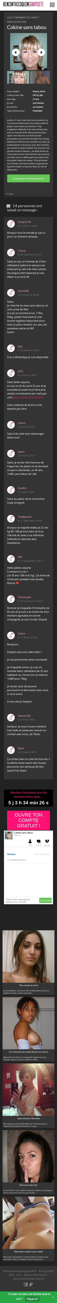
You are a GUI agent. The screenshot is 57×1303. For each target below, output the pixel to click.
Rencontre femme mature (28, 1278)
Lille (10, 17)
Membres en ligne (26, 17)
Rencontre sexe (16, 21)
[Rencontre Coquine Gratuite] (24, 4)
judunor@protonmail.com (28, 397)
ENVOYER (46, 900)
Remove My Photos (35, 1275)
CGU (19, 1275)
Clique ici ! (32, 1299)
